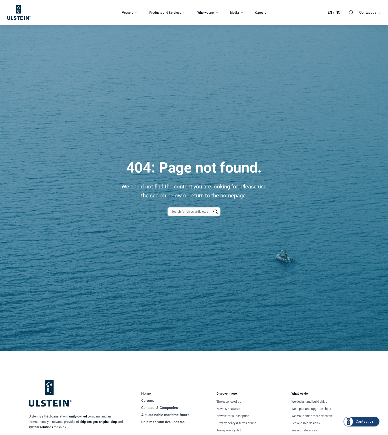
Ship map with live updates (163, 422)
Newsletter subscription (232, 416)
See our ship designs (305, 423)
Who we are (205, 12)
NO (337, 12)
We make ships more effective (312, 416)
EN (330, 12)
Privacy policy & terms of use (236, 423)
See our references (304, 430)
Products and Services (165, 12)
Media (234, 12)
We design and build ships (309, 401)
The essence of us (228, 401)
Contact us (370, 12)
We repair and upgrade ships (311, 409)
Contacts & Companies (159, 408)
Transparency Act (228, 430)
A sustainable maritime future (165, 415)
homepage (233, 195)
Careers (260, 12)
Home (146, 393)
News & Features (228, 409)
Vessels (127, 12)
